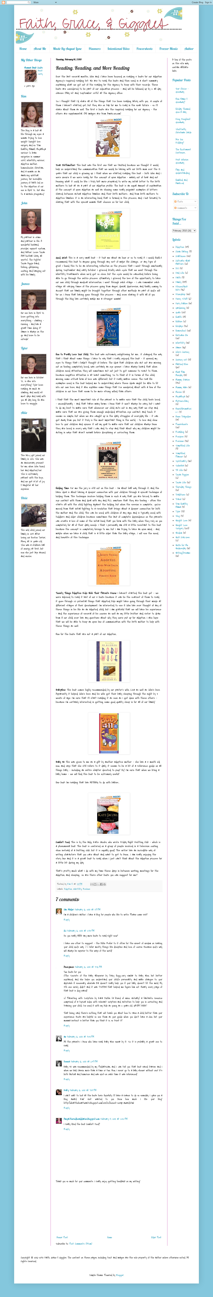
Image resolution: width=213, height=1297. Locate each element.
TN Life (179, 470)
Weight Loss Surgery (181, 526)
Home (23, 49)
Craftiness (181, 256)
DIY (177, 268)
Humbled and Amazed (181, 181)
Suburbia (180, 465)
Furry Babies (182, 303)
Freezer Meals (168, 49)
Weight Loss (181, 520)
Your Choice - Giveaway (182, 90)
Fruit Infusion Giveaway (182, 161)
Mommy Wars (181, 387)
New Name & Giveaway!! (181, 100)
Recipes (180, 436)
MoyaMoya (180, 396)
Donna (67, 1061)
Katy (66, 1090)
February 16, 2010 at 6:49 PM (84, 1061)
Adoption (68, 889)
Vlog (178, 516)
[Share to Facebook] (101, 884)
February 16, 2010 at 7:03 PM (83, 1090)
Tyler (178, 511)
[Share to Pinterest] (104, 884)
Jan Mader (69, 909)
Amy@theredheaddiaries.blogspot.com (82, 1119)
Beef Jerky (40, 72)
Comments (181, 208)
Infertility (77, 889)
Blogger (120, 1275)
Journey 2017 (181, 360)
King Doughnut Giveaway (183, 120)
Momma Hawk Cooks (33, 68)
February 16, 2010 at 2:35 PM (80, 931)
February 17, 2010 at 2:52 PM (114, 1119)
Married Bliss (182, 364)
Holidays (179, 326)
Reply (67, 920)
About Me (40, 49)
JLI (65, 931)
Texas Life (181, 482)
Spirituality (181, 461)
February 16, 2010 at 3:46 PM (88, 967)
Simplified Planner (180, 454)
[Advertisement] (109, 1209)
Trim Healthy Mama (182, 505)
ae (65, 1037)
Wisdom (179, 533)
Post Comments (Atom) (80, 1244)
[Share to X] (98, 884)
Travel (178, 499)
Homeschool (181, 331)
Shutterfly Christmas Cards (183, 130)
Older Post (156, 1237)
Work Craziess (183, 537)
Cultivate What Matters (183, 262)
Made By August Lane (67, 49)
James (178, 347)
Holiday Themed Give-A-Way (183, 110)
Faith (178, 277)
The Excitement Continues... (183, 151)
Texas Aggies (182, 474)
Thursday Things (183, 487)
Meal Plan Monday (180, 373)
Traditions (180, 495)
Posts (179, 202)
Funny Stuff (182, 299)
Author (189, 49)
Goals (178, 312)
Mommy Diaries (183, 380)
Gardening (180, 308)
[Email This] (92, 884)
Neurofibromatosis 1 (183, 410)
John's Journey (182, 352)
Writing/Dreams (183, 553)
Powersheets (144, 49)
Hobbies (179, 321)
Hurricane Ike (182, 335)
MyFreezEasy (182, 401)
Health (179, 317)
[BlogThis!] (95, 884)
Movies (179, 392)
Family (178, 282)
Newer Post (62, 1237)
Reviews (86, 889)
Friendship (180, 294)
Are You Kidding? (180, 141)
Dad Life (180, 273)
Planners (94, 49)
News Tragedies (183, 416)
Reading (180, 432)
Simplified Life (183, 445)
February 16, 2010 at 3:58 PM (80, 1037)
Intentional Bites (118, 49)
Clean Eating (182, 251)
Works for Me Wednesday (182, 546)
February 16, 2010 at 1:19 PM (87, 909)
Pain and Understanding (183, 171)
